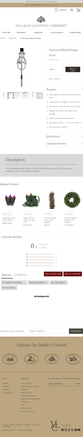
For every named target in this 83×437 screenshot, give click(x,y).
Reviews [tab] (7, 274)
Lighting (6, 32)
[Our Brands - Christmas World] (10, 359)
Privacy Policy (24, 408)
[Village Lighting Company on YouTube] (79, 430)
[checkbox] (9, 288)
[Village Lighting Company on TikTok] (69, 430)
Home (2, 38)
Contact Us (23, 402)
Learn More (74, 32)
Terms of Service (26, 411)
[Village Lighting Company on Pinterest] (75, 430)
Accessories (56, 32)
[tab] (20, 275)
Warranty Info (24, 393)
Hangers (38, 32)
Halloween (12, 38)
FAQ (20, 405)
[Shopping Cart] (78, 10)
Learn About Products (28, 386)
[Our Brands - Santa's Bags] (31, 359)
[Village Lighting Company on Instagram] (65, 430)
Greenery (21, 32)
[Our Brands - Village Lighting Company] (52, 359)
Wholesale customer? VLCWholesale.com (41, 1)
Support (22, 389)
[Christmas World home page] (41, 21)
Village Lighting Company (19, 425)
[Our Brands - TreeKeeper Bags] (73, 359)
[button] (41, 254)
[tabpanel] (41, 300)
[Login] (71, 10)
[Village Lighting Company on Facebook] (62, 430)
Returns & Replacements (29, 399)
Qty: (52, 69)
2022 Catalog (24, 383)
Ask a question (51, 274)
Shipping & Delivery (26, 396)
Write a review (72, 274)
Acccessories (8, 393)
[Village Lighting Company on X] (72, 430)
